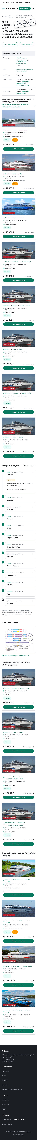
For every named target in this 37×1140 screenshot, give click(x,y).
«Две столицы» (9, 972)
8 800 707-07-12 (19, 1119)
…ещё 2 (21, 825)
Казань (22, 688)
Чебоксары (16, 261)
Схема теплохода (26, 44)
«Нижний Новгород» (11, 136)
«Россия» (8, 1019)
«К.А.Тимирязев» (22, 58)
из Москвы (11, 16)
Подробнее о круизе (18, 149)
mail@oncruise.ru (7, 1124)
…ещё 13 (8, 1012)
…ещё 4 (29, 393)
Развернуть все (29, 465)
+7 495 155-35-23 (7, 1119)
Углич (14, 349)
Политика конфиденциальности (12, 1089)
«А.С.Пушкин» (9, 888)
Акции (13, 2)
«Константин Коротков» (12, 180)
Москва (7, 130)
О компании (5, 2)
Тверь (14, 130)
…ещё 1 (26, 130)
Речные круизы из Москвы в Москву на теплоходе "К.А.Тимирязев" (16, 106)
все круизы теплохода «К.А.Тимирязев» (22, 60)
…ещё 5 (21, 778)
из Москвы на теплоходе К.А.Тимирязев (24, 16)
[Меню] (33, 8)
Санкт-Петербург (17, 879)
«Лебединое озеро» (10, 224)
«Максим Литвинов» (11, 928)
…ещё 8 (29, 261)
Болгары (20, 776)
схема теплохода (21, 63)
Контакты (19, 2)
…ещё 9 (8, 922)
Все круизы (5, 1100)
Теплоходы (5, 1104)
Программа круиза (10, 44)
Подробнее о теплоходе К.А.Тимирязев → (15, 655)
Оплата (4, 1109)
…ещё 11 (27, 305)
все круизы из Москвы (22, 85)
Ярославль (16, 393)
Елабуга (15, 305)
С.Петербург (16, 966)
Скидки (8, 140)
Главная (4, 16)
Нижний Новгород (10, 776)
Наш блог (27, 2)
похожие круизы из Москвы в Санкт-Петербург (24, 70)
